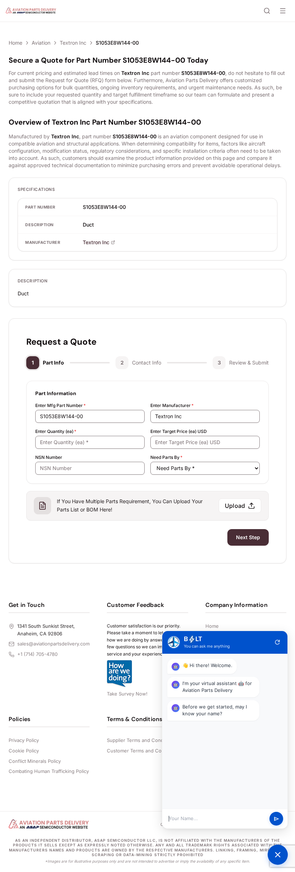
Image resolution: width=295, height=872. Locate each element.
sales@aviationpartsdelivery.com (53, 644)
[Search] (266, 10)
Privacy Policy (24, 740)
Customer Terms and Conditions (143, 751)
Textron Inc (73, 43)
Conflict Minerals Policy (35, 761)
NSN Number (48, 457)
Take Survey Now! (127, 694)
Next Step (248, 537)
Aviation (41, 43)
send (276, 819)
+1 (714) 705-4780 (37, 654)
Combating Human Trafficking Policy (49, 771)
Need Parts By (166, 457)
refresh (277, 642)
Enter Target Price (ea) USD (178, 431)
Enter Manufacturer (172, 405)
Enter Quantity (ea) (55, 431)
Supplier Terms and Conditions (141, 740)
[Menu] (282, 10)
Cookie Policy (24, 751)
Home (15, 43)
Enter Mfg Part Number (60, 405)
